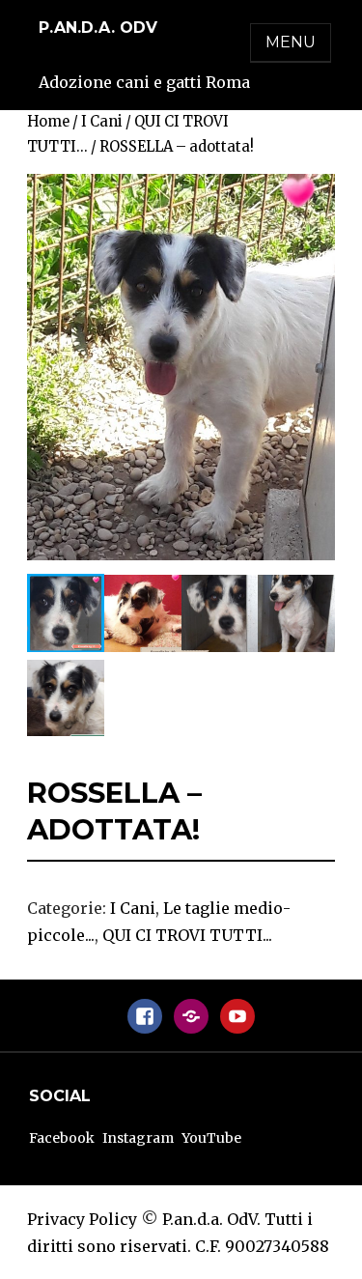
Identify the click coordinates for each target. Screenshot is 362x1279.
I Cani (102, 121)
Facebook (62, 1138)
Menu (290, 42)
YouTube (211, 1138)
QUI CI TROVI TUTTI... (187, 935)
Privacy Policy (82, 1219)
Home (48, 121)
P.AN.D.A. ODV (98, 27)
